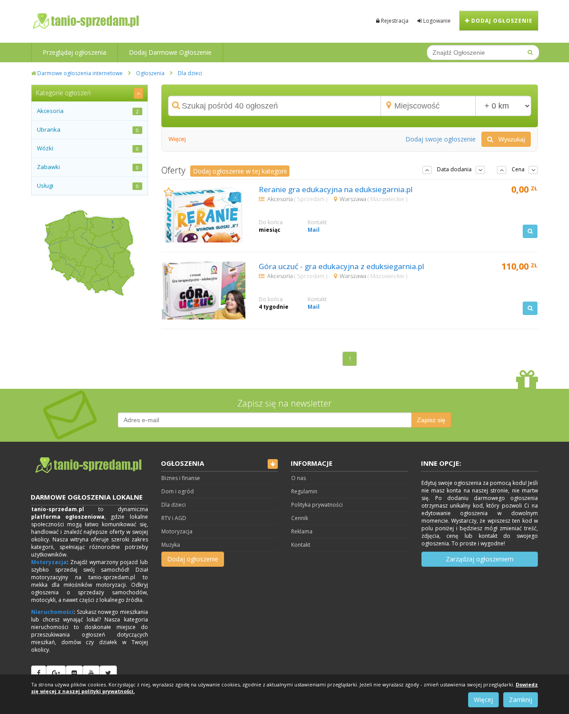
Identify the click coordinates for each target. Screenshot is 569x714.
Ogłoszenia (150, 73)
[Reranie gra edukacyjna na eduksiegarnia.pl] (204, 213)
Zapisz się (431, 420)
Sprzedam (311, 199)
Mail (314, 230)
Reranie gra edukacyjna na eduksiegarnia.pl (336, 189)
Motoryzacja (49, 562)
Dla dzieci (190, 73)
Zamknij (520, 699)
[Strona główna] (89, 465)
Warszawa (354, 199)
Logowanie (436, 20)
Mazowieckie (388, 199)
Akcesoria (280, 199)
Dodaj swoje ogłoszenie (440, 139)
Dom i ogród (177, 491)
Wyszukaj (509, 139)
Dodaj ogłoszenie (501, 20)
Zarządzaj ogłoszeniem (479, 559)
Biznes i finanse (180, 478)
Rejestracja (394, 20)
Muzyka (170, 545)
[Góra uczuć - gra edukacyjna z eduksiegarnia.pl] (204, 290)
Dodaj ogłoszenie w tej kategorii (240, 171)
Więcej (483, 699)
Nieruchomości (52, 612)
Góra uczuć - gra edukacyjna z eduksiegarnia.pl (341, 266)
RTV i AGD (173, 518)
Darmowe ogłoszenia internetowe (79, 73)
